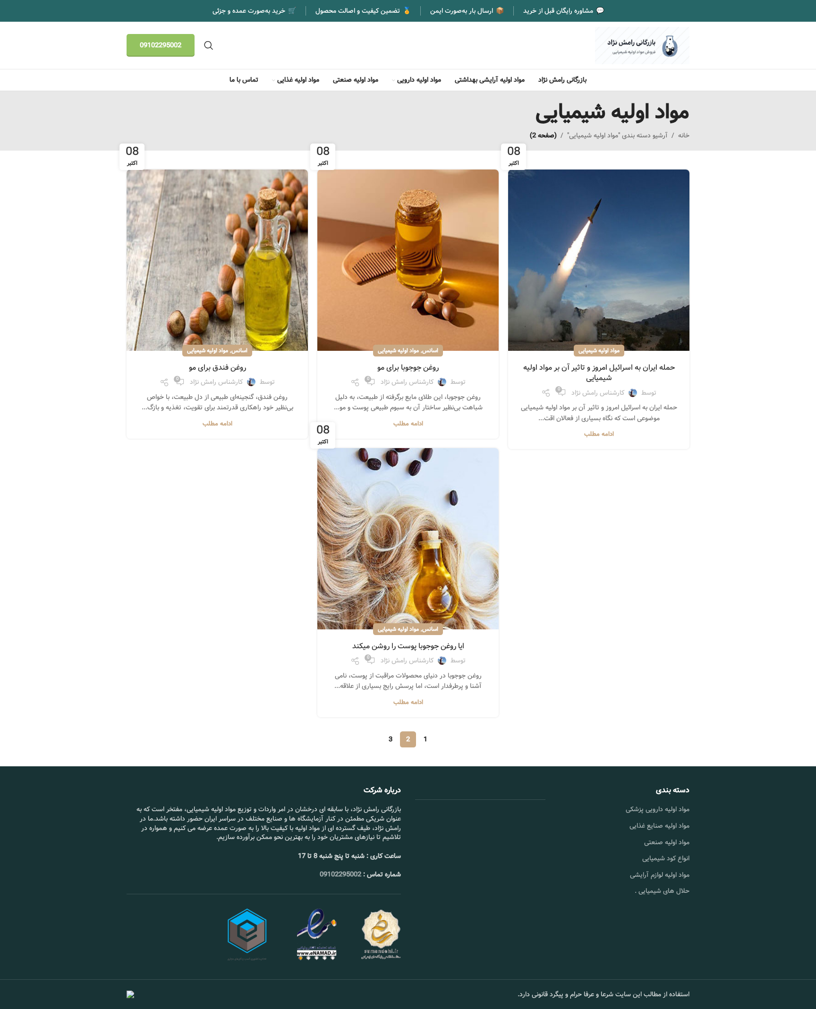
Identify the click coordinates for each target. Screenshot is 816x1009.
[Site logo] (642, 45)
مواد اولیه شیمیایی (599, 350)
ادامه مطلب (599, 434)
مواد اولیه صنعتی (666, 842)
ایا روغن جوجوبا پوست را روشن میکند (408, 646)
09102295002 (160, 45)
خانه (683, 135)
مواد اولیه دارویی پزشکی (657, 809)
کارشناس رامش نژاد (597, 393)
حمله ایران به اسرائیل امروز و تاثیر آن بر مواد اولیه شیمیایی (599, 373)
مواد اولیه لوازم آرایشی (659, 875)
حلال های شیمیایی (663, 891)
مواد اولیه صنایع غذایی (659, 826)
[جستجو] (208, 45)
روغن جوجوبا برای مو (408, 367)
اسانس (430, 350)
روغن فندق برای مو (217, 367)
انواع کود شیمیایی (665, 858)
